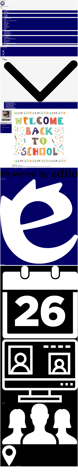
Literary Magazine (6, 23)
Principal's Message (7, 11)
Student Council (6, 27)
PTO (4, 39)
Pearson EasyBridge (7, 41)
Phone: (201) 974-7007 (3, 47)
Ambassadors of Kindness (7, 18)
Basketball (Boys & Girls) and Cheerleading (10, 20)
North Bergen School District (10, 102)
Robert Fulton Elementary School (10, 108)
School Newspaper (6, 26)
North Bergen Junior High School (10, 107)
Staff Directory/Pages (7, 31)
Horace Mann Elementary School (10, 103)
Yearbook (5, 28)
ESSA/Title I (6, 16)
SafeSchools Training (7, 33)
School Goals (6, 12)
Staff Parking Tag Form (7, 34)
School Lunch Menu (7, 40)
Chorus (5, 21)
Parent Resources (6, 37)
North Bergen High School (9, 106)
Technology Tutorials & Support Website (10, 38)
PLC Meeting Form (7, 32)
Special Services (6, 15)
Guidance (5, 14)
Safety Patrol (6, 25)
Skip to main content (3, 0)
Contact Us (5, 10)
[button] (4, 9)
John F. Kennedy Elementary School (11, 104)
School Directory (6, 44)
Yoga (4, 29)
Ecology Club (6, 22)
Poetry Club (5, 24)
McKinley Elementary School (10, 105)
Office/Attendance (6, 36)
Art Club (5, 19)
